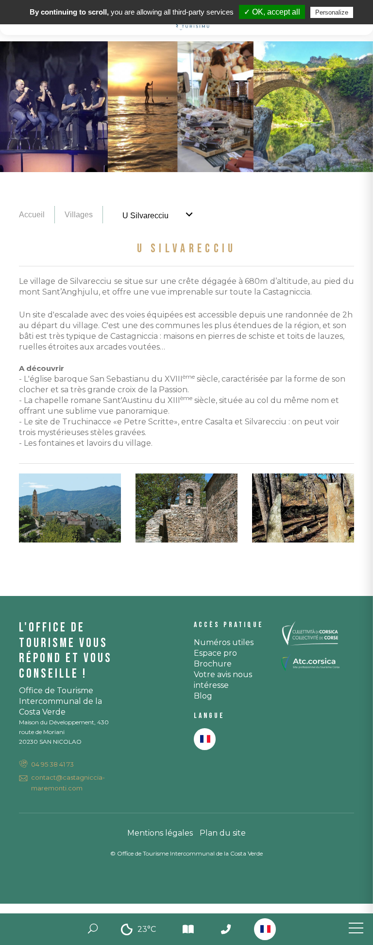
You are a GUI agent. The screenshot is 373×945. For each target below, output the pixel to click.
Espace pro (215, 653)
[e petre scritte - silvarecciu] (304, 507)
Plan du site (223, 833)
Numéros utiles (224, 642)
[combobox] (265, 929)
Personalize (331, 12)
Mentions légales (160, 833)
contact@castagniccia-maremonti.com (68, 782)
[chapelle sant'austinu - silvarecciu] (187, 507)
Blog (203, 695)
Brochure (213, 663)
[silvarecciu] (71, 507)
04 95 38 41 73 (52, 764)
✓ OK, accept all (272, 12)
